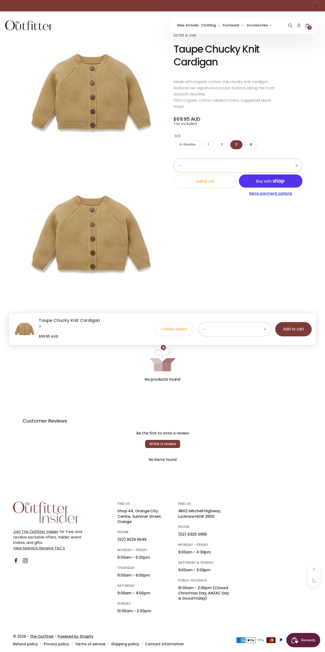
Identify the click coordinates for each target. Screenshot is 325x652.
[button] (290, 25)
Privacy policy (56, 644)
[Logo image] (29, 25)
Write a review (162, 444)
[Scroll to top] (314, 570)
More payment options (270, 193)
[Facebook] (16, 560)
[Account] (299, 25)
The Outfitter (42, 636)
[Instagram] (25, 560)
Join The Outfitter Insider (36, 531)
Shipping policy (125, 644)
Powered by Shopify (76, 636)
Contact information (164, 644)
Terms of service (90, 644)
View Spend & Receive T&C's (39, 548)
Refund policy (25, 644)
